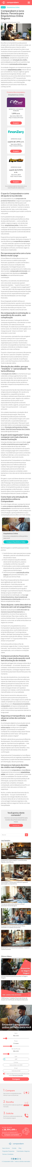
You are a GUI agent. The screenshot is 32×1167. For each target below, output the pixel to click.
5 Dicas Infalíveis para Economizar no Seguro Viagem (14, 977)
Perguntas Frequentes (8, 1151)
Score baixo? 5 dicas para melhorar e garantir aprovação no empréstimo (14, 883)
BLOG (3, 7)
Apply (26, 834)
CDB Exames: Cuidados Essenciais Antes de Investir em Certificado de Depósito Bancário (14, 999)
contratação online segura (18, 64)
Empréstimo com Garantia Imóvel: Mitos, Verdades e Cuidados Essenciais (13, 926)
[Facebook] (11, 1159)
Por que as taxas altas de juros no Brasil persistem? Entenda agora (12, 904)
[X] (20, 1159)
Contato (14, 1148)
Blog (20, 1148)
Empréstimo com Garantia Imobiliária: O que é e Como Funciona (15, 948)
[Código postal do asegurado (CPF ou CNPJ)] (4, 1059)
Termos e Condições (18, 1075)
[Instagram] (18, 1159)
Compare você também (11, 1135)
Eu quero (16, 123)
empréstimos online (11, 225)
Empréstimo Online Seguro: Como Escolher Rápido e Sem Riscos (14, 861)
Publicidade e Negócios (23, 1151)
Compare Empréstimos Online (15, 542)
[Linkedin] (13, 1159)
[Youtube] (16, 1159)
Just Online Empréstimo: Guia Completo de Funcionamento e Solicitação (14, 597)
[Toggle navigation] (29, 2)
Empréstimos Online (13, 7)
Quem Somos (6, 1148)
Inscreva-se (16, 825)
